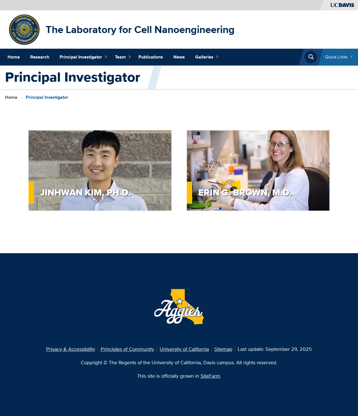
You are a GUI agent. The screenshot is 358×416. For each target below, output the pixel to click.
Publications (150, 57)
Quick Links (336, 57)
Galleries (204, 57)
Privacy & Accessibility (70, 349)
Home (14, 57)
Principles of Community (127, 349)
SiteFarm (210, 376)
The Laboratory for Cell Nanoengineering (140, 29)
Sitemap (223, 349)
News (179, 57)
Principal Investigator (81, 57)
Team (120, 57)
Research (39, 57)
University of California (184, 349)
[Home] (24, 29)
